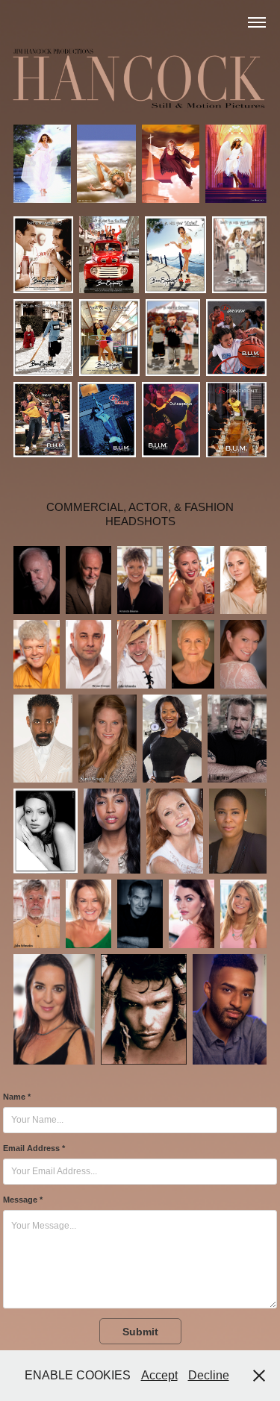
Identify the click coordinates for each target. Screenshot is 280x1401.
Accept (159, 1375)
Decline (208, 1375)
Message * (23, 1199)
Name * (17, 1096)
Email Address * (34, 1148)
